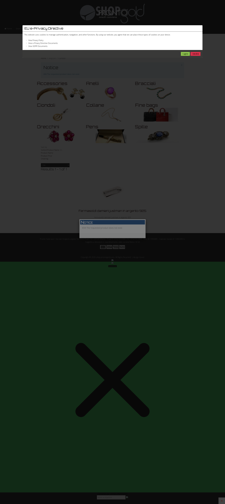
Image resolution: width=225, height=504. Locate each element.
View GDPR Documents (38, 46)
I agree (185, 54)
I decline (195, 54)
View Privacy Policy (35, 40)
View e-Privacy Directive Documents (43, 43)
